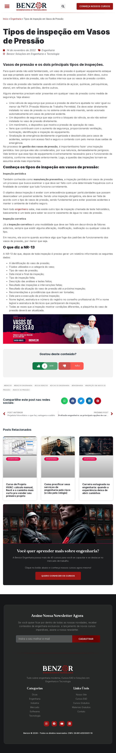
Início (5, 19)
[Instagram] (46, 723)
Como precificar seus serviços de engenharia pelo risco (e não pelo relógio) (57, 489)
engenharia (78, 385)
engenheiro (21, 209)
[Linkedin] (69, 723)
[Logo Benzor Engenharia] (31, 6)
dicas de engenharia (60, 385)
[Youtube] (61, 723)
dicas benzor (42, 385)
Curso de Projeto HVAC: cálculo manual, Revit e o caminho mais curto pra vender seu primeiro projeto (20, 490)
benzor (8, 385)
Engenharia (16, 19)
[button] (7, 6)
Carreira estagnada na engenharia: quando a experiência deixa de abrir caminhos (96, 489)
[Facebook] (54, 723)
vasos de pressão (22, 390)
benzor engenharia (23, 385)
